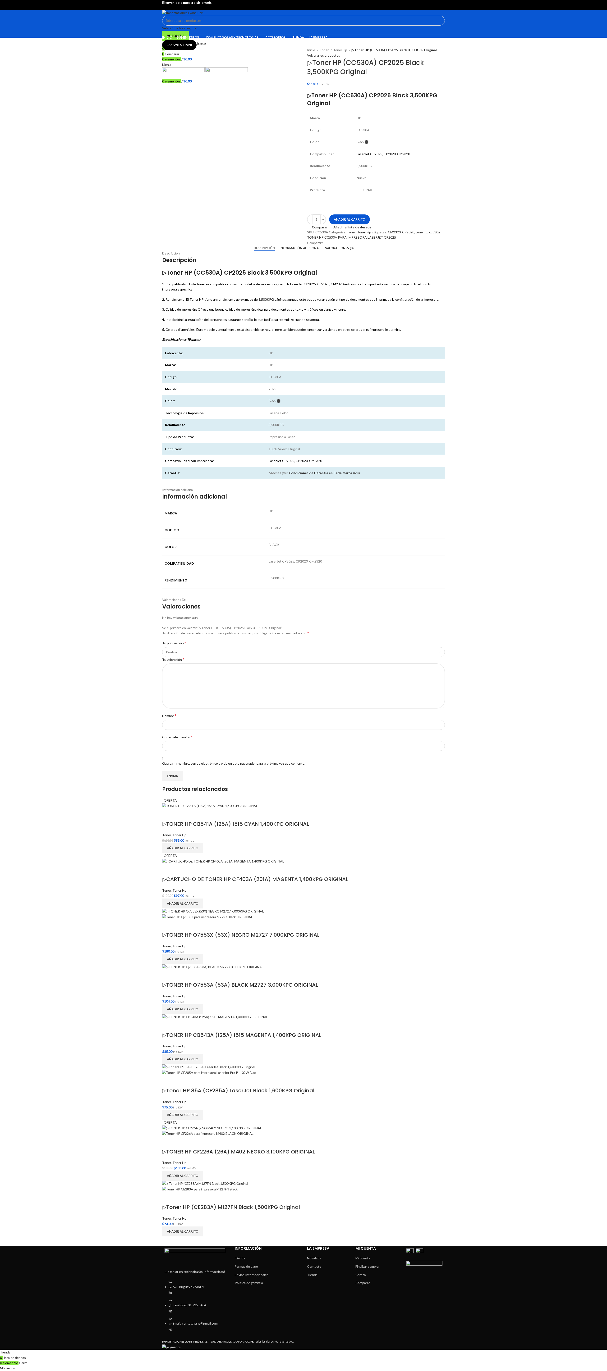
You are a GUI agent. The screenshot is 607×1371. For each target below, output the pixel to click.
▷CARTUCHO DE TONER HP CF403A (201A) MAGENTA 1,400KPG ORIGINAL (255, 879)
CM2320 (394, 232)
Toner (324, 50)
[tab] (264, 248)
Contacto (314, 1266)
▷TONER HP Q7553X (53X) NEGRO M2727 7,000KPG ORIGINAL (240, 935)
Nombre (169, 715)
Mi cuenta (362, 1258)
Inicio (311, 50)
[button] (182, 848)
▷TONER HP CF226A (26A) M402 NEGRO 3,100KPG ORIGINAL (238, 1151)
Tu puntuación (174, 642)
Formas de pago (246, 1266)
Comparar (362, 1283)
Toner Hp (340, 50)
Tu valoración (173, 659)
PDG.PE (248, 1341)
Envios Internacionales (251, 1275)
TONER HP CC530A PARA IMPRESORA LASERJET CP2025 (351, 237)
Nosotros (314, 1258)
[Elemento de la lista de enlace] (195, 1308)
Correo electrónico (177, 737)
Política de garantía (249, 1283)
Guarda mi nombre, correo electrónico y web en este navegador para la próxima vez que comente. (233, 763)
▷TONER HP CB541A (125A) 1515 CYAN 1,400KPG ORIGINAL (235, 824)
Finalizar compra (367, 1266)
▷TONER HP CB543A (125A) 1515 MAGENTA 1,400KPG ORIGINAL (241, 1035)
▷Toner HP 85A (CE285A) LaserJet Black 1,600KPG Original (238, 1090)
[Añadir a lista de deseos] (181, 815)
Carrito (360, 1275)
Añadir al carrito (349, 219)
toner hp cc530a (428, 232)
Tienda (240, 1258)
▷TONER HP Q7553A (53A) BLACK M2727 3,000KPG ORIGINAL (240, 985)
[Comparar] (168, 815)
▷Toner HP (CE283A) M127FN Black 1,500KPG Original (231, 1207)
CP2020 (408, 232)
